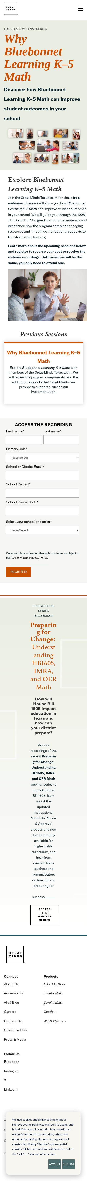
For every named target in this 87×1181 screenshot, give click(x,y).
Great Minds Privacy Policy (30, 558)
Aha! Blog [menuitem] (11, 1002)
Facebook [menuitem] (11, 1062)
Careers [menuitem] (10, 1012)
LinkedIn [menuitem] (11, 1089)
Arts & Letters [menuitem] (54, 984)
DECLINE (68, 1164)
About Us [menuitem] (11, 984)
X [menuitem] (5, 1080)
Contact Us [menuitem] (12, 1021)
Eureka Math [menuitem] (53, 993)
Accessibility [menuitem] (13, 993)
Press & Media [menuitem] (15, 1039)
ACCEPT (54, 1164)
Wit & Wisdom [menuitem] (55, 1021)
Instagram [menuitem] (12, 1071)
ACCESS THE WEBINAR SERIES (45, 915)
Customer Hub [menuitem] (15, 1030)
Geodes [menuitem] (49, 1012)
